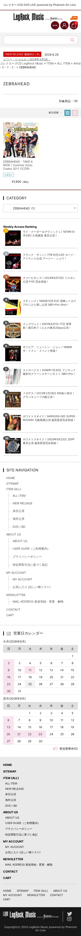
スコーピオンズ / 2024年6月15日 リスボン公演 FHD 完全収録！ (49, 279)
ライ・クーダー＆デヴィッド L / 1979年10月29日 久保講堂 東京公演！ (49, 233)
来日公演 (18, 511)
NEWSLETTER (15, 595)
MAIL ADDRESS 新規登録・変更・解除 (38, 601)
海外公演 (18, 518)
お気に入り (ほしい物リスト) (31, 587)
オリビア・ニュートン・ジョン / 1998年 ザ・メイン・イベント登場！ (47, 348)
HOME (10, 478)
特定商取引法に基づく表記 (30, 564)
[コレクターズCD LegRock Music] (40, 17)
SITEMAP (12, 483)
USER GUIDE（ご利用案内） (31, 548)
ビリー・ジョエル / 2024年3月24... (26, 59)
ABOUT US (13, 534)
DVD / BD (19, 526)
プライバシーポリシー (27, 556)
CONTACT (13, 609)
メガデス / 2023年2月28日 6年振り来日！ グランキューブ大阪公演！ (49, 394)
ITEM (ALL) (13, 489)
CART (10, 615)
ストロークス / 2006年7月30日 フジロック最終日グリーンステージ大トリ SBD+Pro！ (49, 371)
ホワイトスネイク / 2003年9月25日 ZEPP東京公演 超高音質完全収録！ (48, 441)
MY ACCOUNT (16, 572)
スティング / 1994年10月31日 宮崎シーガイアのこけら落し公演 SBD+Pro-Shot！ (49, 302)
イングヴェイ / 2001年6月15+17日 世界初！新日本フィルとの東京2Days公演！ (47, 325)
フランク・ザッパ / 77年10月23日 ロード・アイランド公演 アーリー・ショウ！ (49, 256)
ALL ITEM (19, 495)
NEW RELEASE (22, 503)
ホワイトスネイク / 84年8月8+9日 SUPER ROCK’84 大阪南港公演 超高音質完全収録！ (49, 418)
